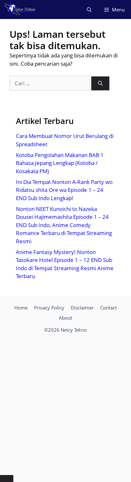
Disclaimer (82, 307)
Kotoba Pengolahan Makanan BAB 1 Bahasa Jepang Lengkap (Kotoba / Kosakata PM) (60, 163)
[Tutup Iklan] (6, 478)
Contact (108, 307)
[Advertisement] (65, 405)
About (65, 318)
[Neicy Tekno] (19, 9)
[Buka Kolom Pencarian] (89, 9)
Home (21, 307)
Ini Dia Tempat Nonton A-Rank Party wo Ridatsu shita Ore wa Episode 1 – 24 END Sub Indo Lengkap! (64, 190)
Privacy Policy (49, 307)
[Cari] (100, 83)
